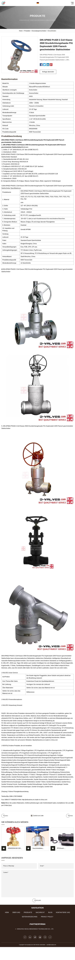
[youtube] (40, 937)
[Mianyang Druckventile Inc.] (3, 3)
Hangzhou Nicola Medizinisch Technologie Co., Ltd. (35, 929)
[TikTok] (50, 937)
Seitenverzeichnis (29, 917)
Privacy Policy (47, 917)
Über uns (16, 912)
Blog (50, 912)
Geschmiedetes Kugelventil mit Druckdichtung (37, 849)
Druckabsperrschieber (39, 31)
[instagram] (45, 937)
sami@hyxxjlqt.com (51, 944)
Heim (20, 31)
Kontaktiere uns (63, 912)
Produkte (27, 31)
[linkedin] (30, 937)
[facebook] (25, 937)
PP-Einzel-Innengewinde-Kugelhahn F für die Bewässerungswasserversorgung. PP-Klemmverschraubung (65, 849)
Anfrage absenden (48, 72)
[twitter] (35, 937)
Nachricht (40, 912)
